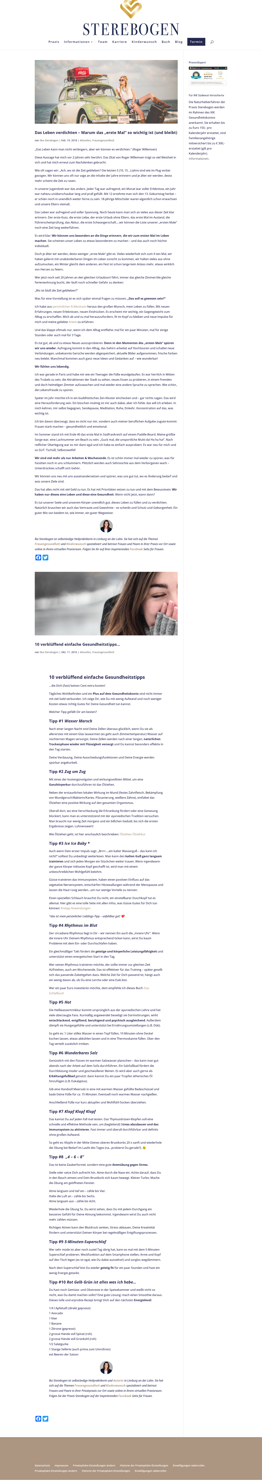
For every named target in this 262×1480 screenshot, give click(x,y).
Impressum (61, 1465)
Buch (166, 42)
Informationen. (199, 159)
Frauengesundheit (103, 140)
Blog (179, 42)
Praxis (53, 42)
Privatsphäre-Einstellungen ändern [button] (94, 1465)
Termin (196, 42)
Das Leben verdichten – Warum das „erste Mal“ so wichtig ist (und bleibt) (106, 132)
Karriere (119, 42)
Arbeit (73, 322)
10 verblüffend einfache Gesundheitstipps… (77, 644)
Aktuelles (85, 140)
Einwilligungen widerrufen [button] (189, 1465)
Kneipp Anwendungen (76, 908)
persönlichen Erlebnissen (70, 307)
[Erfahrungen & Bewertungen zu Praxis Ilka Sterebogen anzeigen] (208, 85)
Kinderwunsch (144, 42)
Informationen (77, 42)
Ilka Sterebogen (49, 140)
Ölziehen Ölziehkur (133, 834)
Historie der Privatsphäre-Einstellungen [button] (144, 1465)
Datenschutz (42, 1465)
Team (103, 42)
